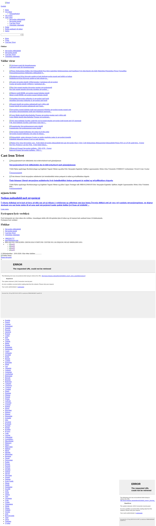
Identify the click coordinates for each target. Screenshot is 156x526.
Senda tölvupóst (6, 257)
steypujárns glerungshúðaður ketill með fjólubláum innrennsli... (30, 111)
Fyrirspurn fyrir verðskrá (9, 220)
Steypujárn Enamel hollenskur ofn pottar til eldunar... (27, 134)
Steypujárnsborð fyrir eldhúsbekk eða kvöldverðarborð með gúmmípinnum (42, 165)
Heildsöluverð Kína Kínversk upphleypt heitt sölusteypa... (28, 78)
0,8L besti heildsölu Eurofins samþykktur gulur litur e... (27, 122)
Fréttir (7, 27)
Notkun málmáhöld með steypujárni (20, 198)
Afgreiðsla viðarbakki (16, 25)
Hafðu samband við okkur (14, 29)
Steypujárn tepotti (15, 21)
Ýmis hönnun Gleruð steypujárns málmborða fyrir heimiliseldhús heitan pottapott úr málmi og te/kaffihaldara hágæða (61, 180)
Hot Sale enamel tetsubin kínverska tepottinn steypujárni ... (29, 89)
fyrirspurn (12, 173)
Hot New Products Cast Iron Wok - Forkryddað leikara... (28, 145)
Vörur (7, 40)
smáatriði (19, 173)
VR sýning (8, 15)
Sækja (7, 31)
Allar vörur (9, 17)
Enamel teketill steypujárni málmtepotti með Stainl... (26, 106)
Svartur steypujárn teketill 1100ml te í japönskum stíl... (27, 84)
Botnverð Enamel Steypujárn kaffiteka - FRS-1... (25, 150)
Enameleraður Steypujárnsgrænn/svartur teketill (25, 128)
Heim (7, 10)
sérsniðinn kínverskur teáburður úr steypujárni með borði (28, 100)
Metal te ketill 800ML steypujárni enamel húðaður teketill (28, 95)
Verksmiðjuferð (14, 14)
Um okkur (8, 12)
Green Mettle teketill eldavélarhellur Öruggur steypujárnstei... (29, 117)
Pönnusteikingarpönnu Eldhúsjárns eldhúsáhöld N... (26, 73)
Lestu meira (5, 209)
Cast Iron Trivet (14, 23)
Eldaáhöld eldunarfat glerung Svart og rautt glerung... (27, 139)
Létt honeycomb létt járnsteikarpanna (21, 67)
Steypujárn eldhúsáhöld (17, 19)
